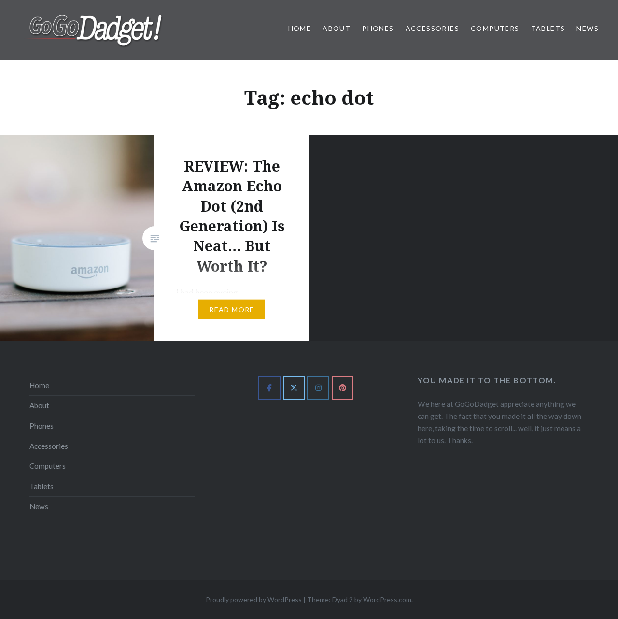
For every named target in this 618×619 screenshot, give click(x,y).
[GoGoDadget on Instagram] (318, 388)
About (337, 28)
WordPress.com (387, 599)
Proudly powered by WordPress (254, 599)
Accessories (432, 28)
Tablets (548, 28)
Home (299, 28)
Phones (377, 28)
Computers (495, 28)
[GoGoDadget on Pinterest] (343, 388)
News (587, 28)
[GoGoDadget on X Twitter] (294, 388)
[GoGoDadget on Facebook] (269, 388)
